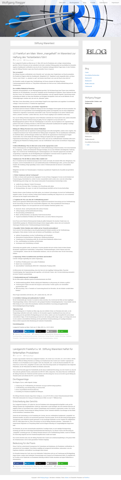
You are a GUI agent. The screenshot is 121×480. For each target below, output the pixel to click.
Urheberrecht (88, 86)
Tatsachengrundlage (26, 468)
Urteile (28, 334)
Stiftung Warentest (49, 336)
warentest (55, 338)
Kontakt (92, 2)
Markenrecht (88, 78)
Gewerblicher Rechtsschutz (26, 466)
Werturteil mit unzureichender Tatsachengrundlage (55, 468)
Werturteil (40, 468)
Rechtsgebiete (74, 2)
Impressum (115, 2)
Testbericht (34, 468)
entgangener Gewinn (39, 334)
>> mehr (87, 144)
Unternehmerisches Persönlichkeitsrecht (28, 338)
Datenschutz (103, 2)
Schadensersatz (41, 336)
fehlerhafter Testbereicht (62, 466)
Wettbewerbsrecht (48, 466)
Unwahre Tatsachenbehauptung (45, 338)
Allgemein (17, 334)
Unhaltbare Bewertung (60, 336)
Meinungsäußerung (48, 334)
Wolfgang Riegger (13, 2)
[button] (18, 331)
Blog (84, 2)
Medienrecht (23, 334)
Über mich (62, 2)
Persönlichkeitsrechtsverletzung (30, 336)
